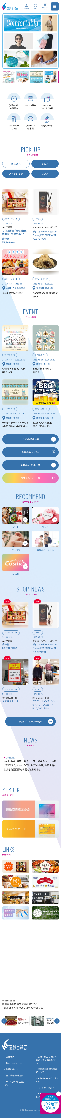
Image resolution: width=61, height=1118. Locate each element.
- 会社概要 (9, 1056)
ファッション (16, 173)
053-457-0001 (17, 1007)
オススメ (16, 163)
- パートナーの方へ (45, 1087)
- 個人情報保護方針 (14, 1075)
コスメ (45, 173)
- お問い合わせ (11, 1069)
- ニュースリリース (13, 1062)
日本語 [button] (35, 8)
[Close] (58, 1093)
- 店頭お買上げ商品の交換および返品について (47, 1059)
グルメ (45, 163)
